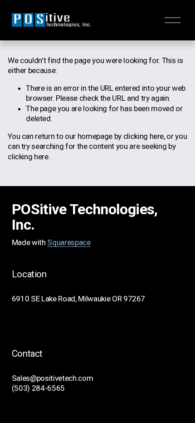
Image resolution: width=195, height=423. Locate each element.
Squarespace (68, 242)
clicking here (143, 136)
